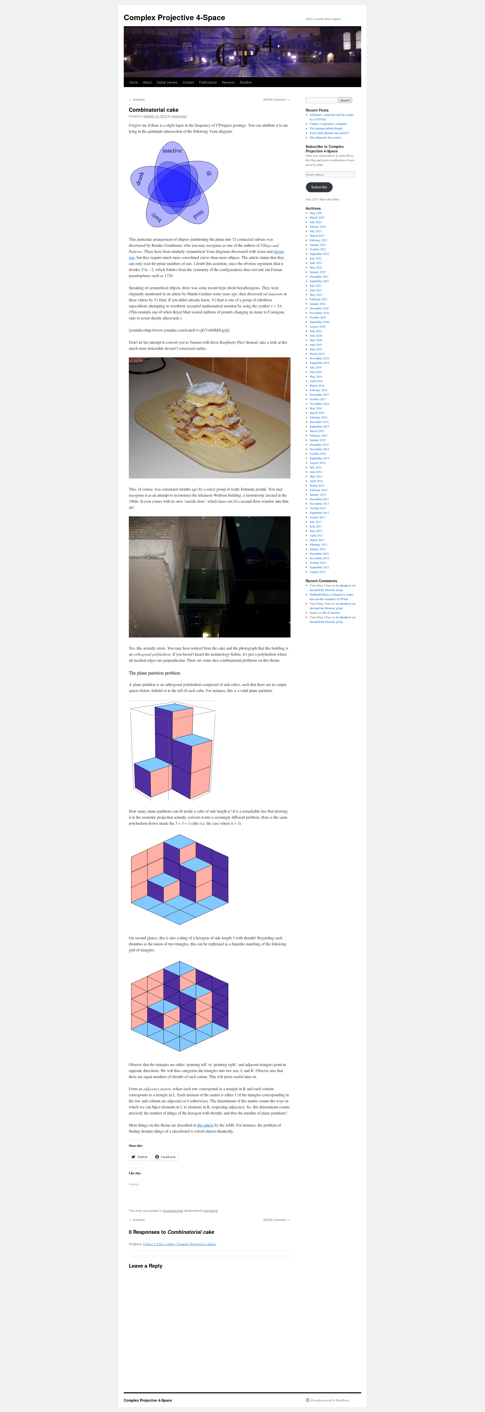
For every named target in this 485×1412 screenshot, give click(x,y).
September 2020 (319, 322)
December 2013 (319, 499)
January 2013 (318, 549)
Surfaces (137, 99)
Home (133, 82)
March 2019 (317, 354)
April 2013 (316, 535)
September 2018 (319, 363)
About (147, 82)
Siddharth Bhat (319, 594)
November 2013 (319, 503)
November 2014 (319, 449)
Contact (188, 82)
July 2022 (316, 258)
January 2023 (318, 245)
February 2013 (318, 544)
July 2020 (316, 331)
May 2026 (316, 213)
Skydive (246, 82)
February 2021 (318, 299)
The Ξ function (331, 612)
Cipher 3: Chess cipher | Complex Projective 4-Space (179, 1244)
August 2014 (317, 463)
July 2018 (316, 367)
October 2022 (318, 249)
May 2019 (316, 349)
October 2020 (318, 317)
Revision (228, 82)
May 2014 (316, 476)
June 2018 (316, 372)
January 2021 (318, 304)
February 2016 (318, 417)
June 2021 (316, 290)
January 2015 (318, 440)
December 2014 (319, 444)
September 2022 (319, 254)
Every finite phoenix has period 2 (329, 133)
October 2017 (318, 399)
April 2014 (316, 481)
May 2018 (316, 376)
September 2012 (319, 567)
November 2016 (319, 404)
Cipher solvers (167, 82)
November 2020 (319, 313)
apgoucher (179, 116)
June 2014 (316, 472)
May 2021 (316, 294)
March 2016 (317, 413)
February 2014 (318, 490)
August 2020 (317, 326)
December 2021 (319, 276)
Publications (208, 82)
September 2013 (319, 513)
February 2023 (318, 240)
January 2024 (318, 226)
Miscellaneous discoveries (325, 137)
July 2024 (316, 222)
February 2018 (318, 390)
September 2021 (319, 281)
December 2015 (319, 422)
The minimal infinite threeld (326, 128)
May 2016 (316, 408)
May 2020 (316, 340)
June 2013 (316, 526)
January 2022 (318, 272)
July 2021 (316, 285)
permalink (211, 1210)
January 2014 (318, 494)
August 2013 (317, 517)
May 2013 (316, 531)
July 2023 (316, 231)
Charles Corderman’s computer (328, 124)
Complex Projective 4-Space (174, 17)
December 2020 (319, 308)
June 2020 (316, 335)
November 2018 (319, 358)
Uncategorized (173, 1210)
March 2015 (317, 431)
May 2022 (316, 267)
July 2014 (316, 467)
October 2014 (318, 453)
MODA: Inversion (276, 99)
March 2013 (317, 540)
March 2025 (317, 217)
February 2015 (318, 435)
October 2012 (318, 563)
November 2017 (319, 394)
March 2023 (317, 235)
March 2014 (317, 485)
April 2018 (316, 381)
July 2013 (316, 522)
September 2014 (319, 458)
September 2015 (319, 426)
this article (205, 1125)
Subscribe (319, 187)
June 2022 (316, 263)
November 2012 (319, 558)
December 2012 (319, 553)
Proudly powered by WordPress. (330, 1400)
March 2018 (317, 385)
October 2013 (318, 508)
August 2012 (317, 572)
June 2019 (316, 344)
